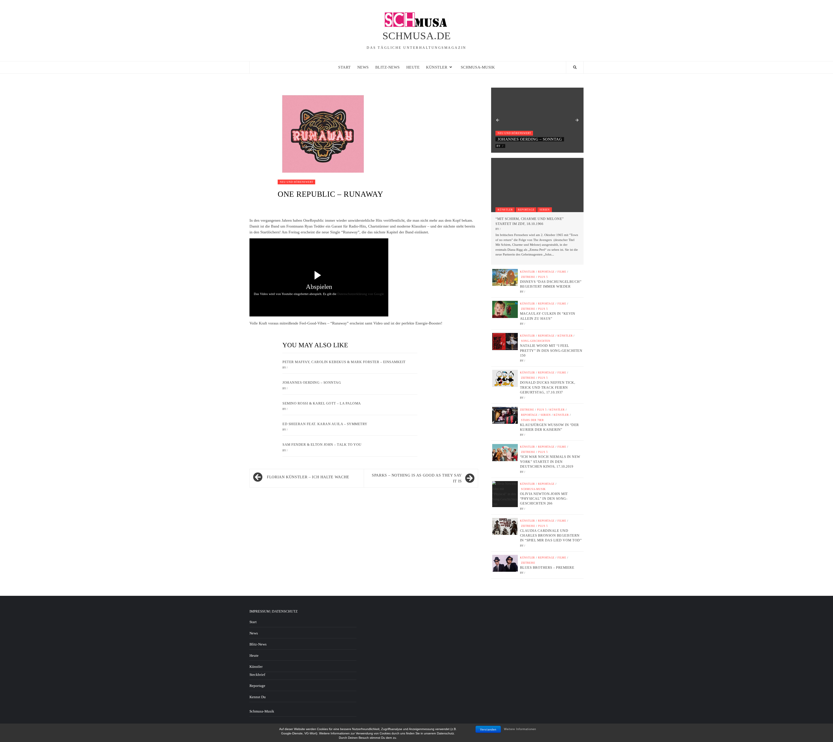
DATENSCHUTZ (285, 611)
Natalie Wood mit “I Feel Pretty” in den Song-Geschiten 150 (551, 350)
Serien (544, 209)
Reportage (526, 209)
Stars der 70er (532, 420)
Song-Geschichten (535, 341)
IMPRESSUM (259, 611)
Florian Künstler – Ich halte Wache (308, 477)
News (363, 67)
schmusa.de (416, 35)
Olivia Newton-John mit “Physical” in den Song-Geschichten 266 (544, 498)
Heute (413, 67)
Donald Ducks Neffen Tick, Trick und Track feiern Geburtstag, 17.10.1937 (547, 387)
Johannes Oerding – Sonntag (311, 382)
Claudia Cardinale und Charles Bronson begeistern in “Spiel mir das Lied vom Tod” (551, 535)
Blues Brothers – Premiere (547, 567)
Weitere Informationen (520, 729)
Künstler (436, 67)
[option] (537, 120)
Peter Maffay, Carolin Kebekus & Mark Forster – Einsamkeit (344, 362)
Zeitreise (528, 277)
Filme (562, 271)
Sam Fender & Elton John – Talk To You (322, 444)
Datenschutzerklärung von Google (360, 294)
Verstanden (488, 729)
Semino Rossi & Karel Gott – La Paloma (321, 403)
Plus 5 (543, 277)
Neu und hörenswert (296, 181)
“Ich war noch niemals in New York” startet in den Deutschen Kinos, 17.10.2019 (550, 461)
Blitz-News (387, 67)
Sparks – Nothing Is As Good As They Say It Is (417, 478)
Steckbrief (257, 675)
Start (344, 67)
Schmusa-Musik (478, 67)
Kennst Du (257, 697)
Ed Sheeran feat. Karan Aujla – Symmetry (324, 424)
